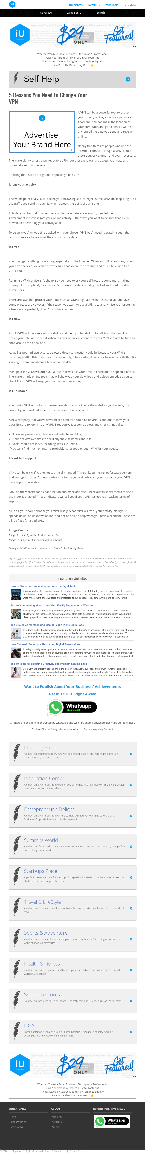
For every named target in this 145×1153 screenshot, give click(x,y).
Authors (56, 1126)
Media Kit (57, 1116)
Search (101, 12)
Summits (94, 5)
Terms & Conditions (55, 1151)
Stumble (130, 5)
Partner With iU (18, 1121)
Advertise (46, 12)
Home (13, 1116)
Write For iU (74, 12)
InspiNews (76, 5)
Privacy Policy (76, 1151)
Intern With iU (17, 1126)
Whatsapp (112, 5)
